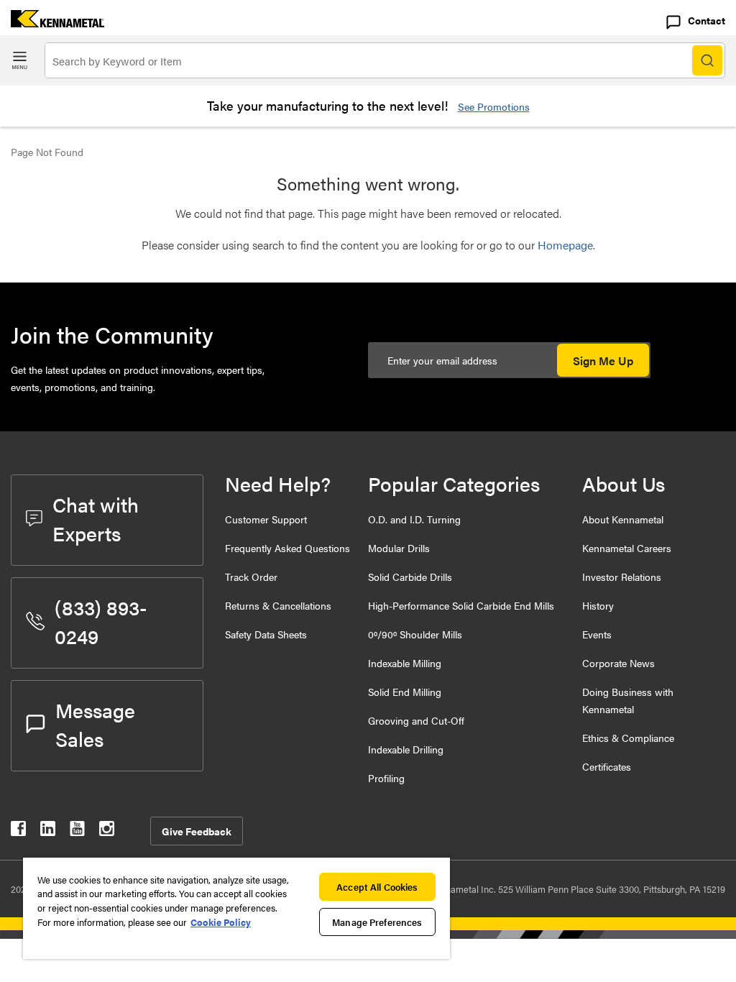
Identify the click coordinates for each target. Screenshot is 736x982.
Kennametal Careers (626, 548)
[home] (52, 22)
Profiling (386, 778)
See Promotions (494, 106)
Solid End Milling (404, 691)
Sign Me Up (603, 360)
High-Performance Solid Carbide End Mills (461, 605)
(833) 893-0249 (101, 621)
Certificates (606, 766)
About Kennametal (622, 519)
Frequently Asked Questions (287, 548)
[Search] (707, 60)
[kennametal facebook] (18, 831)
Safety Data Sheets (266, 634)
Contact (706, 20)
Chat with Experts (95, 518)
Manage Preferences (377, 922)
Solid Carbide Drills (410, 576)
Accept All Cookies (377, 887)
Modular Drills (399, 548)
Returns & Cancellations (278, 605)
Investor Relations (621, 576)
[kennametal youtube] (77, 831)
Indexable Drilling (405, 749)
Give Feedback (196, 831)
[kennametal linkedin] (47, 831)
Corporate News (618, 663)
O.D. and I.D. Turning (414, 519)
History (598, 605)
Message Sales (95, 724)
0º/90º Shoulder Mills (415, 634)
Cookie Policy (220, 922)
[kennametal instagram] (106, 831)
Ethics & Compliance (628, 737)
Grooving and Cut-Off (416, 720)
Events (597, 634)
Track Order (251, 576)
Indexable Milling (404, 663)
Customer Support (266, 519)
